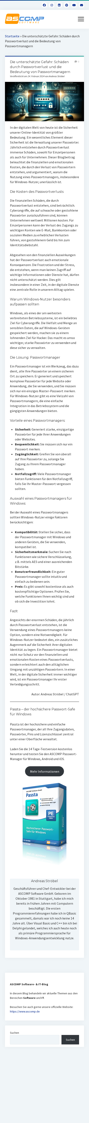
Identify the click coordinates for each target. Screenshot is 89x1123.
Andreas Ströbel (44, 881)
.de (38, 1011)
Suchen (14, 1033)
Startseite (12, 36)
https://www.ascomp (23, 1011)
